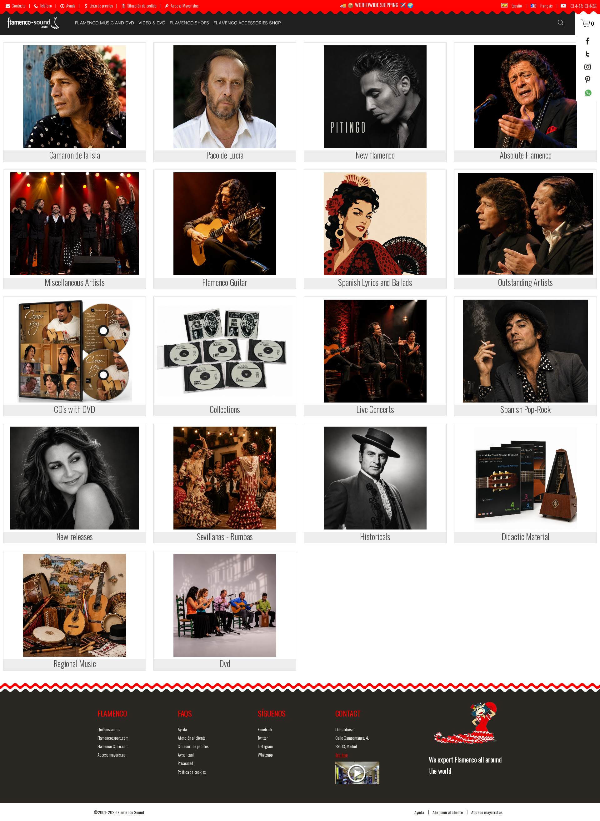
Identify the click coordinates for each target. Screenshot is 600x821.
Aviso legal (186, 754)
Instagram (265, 746)
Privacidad (185, 763)
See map (341, 754)
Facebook (265, 729)
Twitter (263, 737)
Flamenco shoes (189, 22)
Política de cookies (192, 771)
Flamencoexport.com (113, 737)
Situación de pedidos (193, 746)
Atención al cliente (192, 737)
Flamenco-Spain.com (113, 746)
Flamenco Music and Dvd (104, 22)
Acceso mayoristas (111, 754)
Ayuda (182, 729)
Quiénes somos (109, 729)
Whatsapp (265, 754)
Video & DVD (151, 22)
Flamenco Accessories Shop (247, 22)
